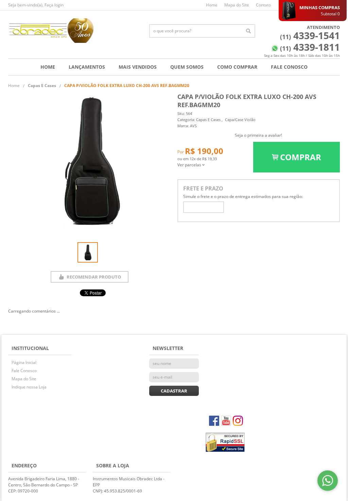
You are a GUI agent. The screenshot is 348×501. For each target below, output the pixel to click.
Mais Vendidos (138, 67)
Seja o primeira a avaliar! (258, 135)
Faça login (54, 5)
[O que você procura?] (248, 31)
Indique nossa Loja (29, 387)
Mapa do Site (236, 5)
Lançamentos (87, 67)
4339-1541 (310, 35)
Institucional (30, 348)
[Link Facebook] (214, 421)
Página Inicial (24, 362)
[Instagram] (238, 421)
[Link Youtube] (226, 421)
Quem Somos (187, 67)
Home (212, 5)
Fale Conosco (289, 67)
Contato (263, 5)
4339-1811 (310, 46)
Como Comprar (237, 67)
